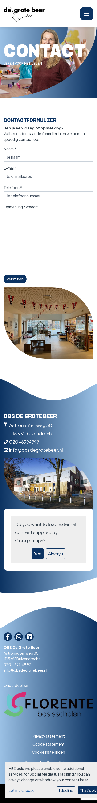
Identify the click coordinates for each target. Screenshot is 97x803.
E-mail (10, 168)
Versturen (15, 278)
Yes (37, 553)
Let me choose (21, 790)
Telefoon (13, 187)
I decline (66, 790)
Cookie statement (48, 744)
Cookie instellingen (48, 752)
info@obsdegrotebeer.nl (36, 450)
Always (55, 553)
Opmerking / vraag (21, 206)
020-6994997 (24, 442)
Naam (10, 148)
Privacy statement (48, 736)
